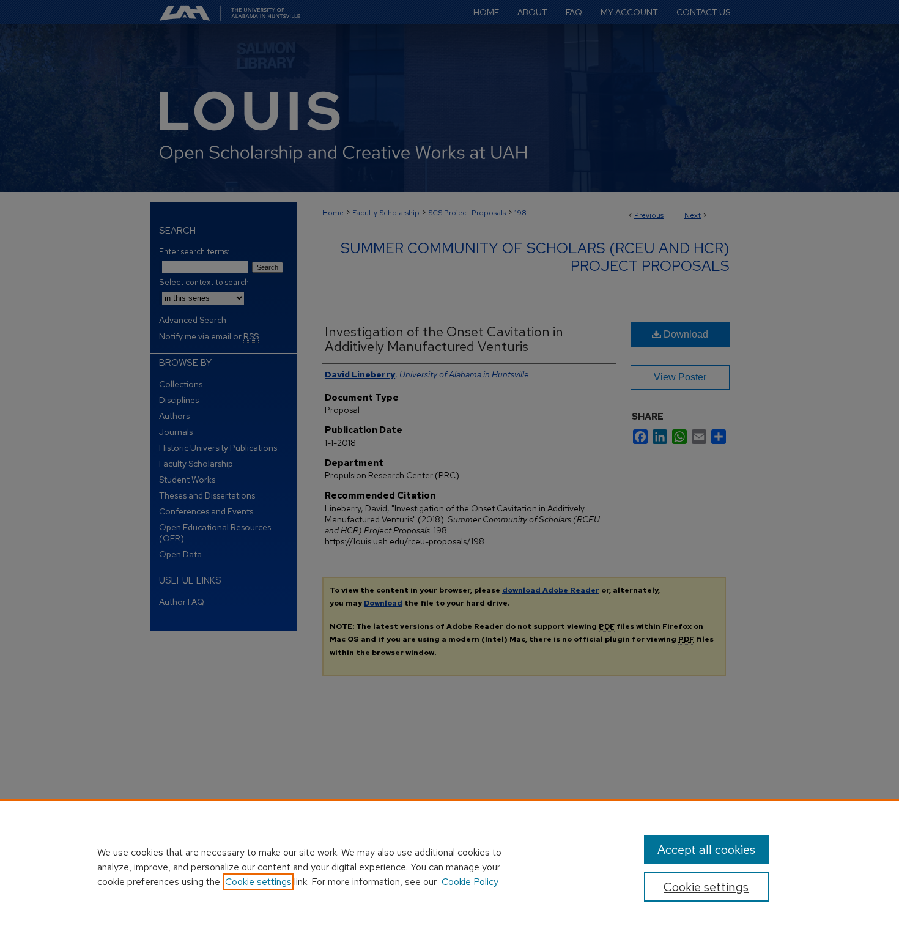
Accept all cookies (706, 850)
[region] (449, 866)
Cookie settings (258, 881)
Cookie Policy (470, 881)
